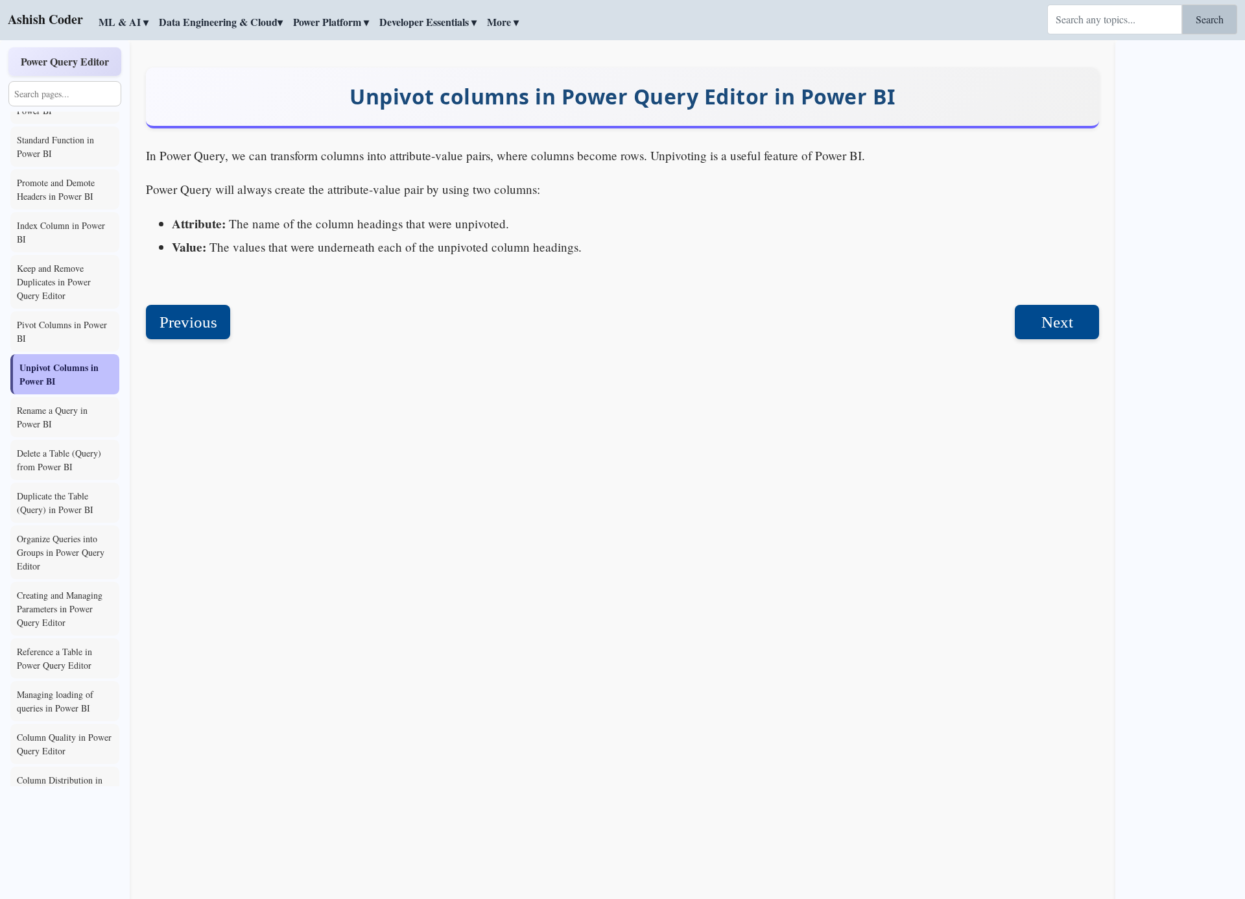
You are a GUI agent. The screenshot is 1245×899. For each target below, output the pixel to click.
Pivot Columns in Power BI (62, 331)
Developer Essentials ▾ (428, 21)
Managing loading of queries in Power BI (55, 701)
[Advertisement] (1180, 236)
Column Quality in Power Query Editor (64, 744)
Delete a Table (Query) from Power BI (59, 460)
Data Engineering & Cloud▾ (221, 21)
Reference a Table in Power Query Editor (54, 658)
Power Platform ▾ (331, 21)
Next (1057, 322)
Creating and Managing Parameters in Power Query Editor (59, 609)
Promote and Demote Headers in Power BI (56, 189)
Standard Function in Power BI (55, 147)
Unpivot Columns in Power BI (59, 374)
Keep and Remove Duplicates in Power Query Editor (54, 282)
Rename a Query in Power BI (52, 417)
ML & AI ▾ (123, 21)
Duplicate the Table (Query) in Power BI (55, 503)
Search (1210, 19)
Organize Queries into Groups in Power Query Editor (60, 552)
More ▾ (503, 21)
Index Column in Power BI (61, 232)
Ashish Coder (45, 19)
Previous (188, 322)
